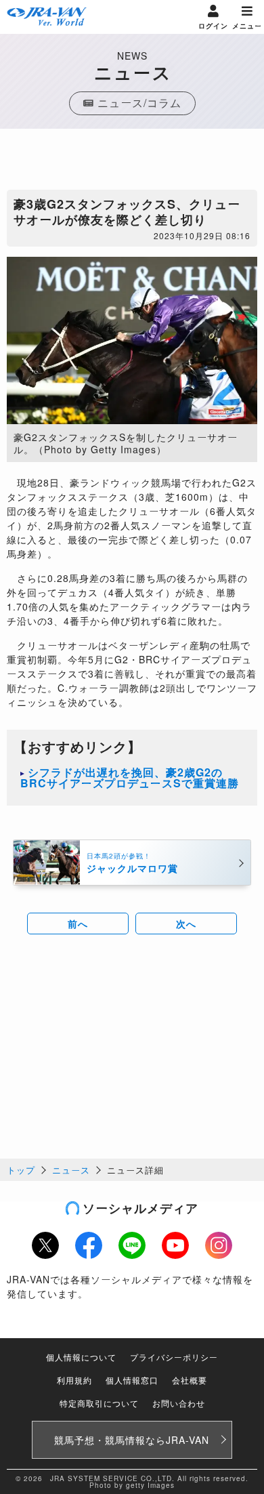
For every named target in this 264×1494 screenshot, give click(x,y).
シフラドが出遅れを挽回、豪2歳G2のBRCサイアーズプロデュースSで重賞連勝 (129, 777)
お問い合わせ (178, 1403)
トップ (21, 1169)
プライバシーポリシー (174, 1357)
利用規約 (74, 1380)
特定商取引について (99, 1403)
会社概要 (189, 1380)
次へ (186, 923)
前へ (78, 923)
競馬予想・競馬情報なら (131, 1440)
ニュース (71, 1169)
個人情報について (81, 1357)
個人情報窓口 (132, 1380)
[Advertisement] (132, 163)
